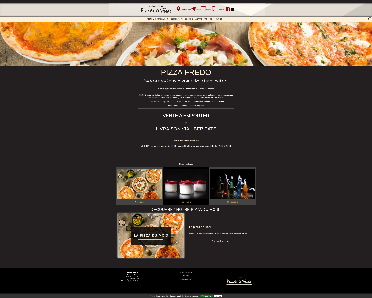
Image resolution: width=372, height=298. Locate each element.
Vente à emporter (159, 146)
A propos (208, 19)
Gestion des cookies (186, 279)
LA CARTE (198, 19)
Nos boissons (187, 19)
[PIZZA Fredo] (158, 9)
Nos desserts (173, 19)
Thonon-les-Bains (186, 9)
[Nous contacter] (193, 8)
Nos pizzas (160, 19)
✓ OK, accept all (206, 296)
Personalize (218, 296)
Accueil (150, 19)
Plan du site (186, 275)
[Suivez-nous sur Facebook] (228, 8)
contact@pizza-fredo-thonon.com (134, 281)
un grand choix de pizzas (192, 95)
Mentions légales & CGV (186, 272)
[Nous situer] (178, 8)
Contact (198, 9)
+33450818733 (134, 279)
